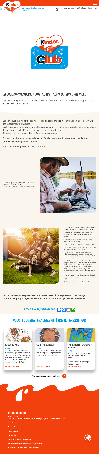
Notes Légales (13, 431)
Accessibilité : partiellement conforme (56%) (23, 447)
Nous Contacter (13, 422)
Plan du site (12, 435)
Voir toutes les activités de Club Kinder (46, 376)
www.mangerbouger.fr (58, 419)
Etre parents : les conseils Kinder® (33, 9)
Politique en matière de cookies (19, 439)
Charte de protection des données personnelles (25, 443)
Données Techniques (15, 427)
